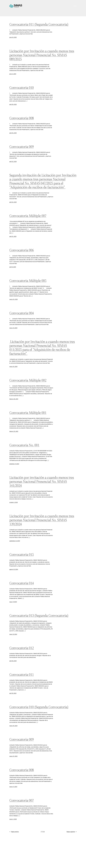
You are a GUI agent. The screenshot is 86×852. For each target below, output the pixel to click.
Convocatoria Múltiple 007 (27, 216)
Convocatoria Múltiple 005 (27, 281)
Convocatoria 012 (21, 648)
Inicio (75, 6)
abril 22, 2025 (13, 161)
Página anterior (14, 831)
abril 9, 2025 (12, 267)
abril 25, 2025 (13, 133)
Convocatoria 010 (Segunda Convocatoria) (38, 707)
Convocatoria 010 (21, 88)
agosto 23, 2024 (13, 569)
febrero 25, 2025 (13, 431)
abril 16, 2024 (12, 693)
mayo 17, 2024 (13, 601)
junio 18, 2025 (13, 37)
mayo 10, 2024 (13, 634)
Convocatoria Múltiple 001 (27, 413)
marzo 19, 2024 (13, 725)
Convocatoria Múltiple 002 (27, 380)
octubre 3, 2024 (13, 502)
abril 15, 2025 (12, 236)
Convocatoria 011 (21, 674)
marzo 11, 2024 (13, 786)
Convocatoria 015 (21, 554)
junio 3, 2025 (12, 74)
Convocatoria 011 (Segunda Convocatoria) (38, 24)
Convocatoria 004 (21, 313)
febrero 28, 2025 (13, 399)
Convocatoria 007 (21, 800)
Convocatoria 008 (21, 118)
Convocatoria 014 (21, 583)
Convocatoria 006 (21, 250)
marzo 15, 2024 (13, 756)
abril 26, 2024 (13, 660)
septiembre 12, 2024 (14, 541)
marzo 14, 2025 (13, 328)
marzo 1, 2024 (13, 819)
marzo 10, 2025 (13, 366)
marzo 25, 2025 (13, 299)
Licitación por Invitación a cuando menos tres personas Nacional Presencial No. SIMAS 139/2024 (41, 520)
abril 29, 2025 (13, 104)
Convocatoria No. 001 (24, 445)
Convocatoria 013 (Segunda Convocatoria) (38, 615)
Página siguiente (72, 831)
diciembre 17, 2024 (14, 464)
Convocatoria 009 (21, 147)
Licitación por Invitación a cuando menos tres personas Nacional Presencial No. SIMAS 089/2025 (41, 55)
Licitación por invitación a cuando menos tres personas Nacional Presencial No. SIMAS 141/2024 (41, 481)
